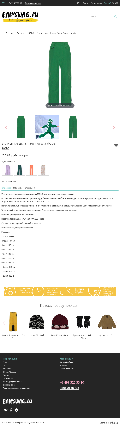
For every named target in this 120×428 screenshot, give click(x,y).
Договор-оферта (10, 385)
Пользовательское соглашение (16, 388)
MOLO (31, 33)
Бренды (20, 33)
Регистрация (96, 3)
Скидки (6, 375)
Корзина (63, 365)
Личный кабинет (67, 362)
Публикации (8, 378)
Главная (9, 33)
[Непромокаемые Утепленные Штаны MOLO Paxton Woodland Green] (21, 127)
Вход (85, 3)
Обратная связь (67, 369)
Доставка (7, 369)
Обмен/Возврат (10, 372)
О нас (5, 362)
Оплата (6, 365)
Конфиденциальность (12, 382)
